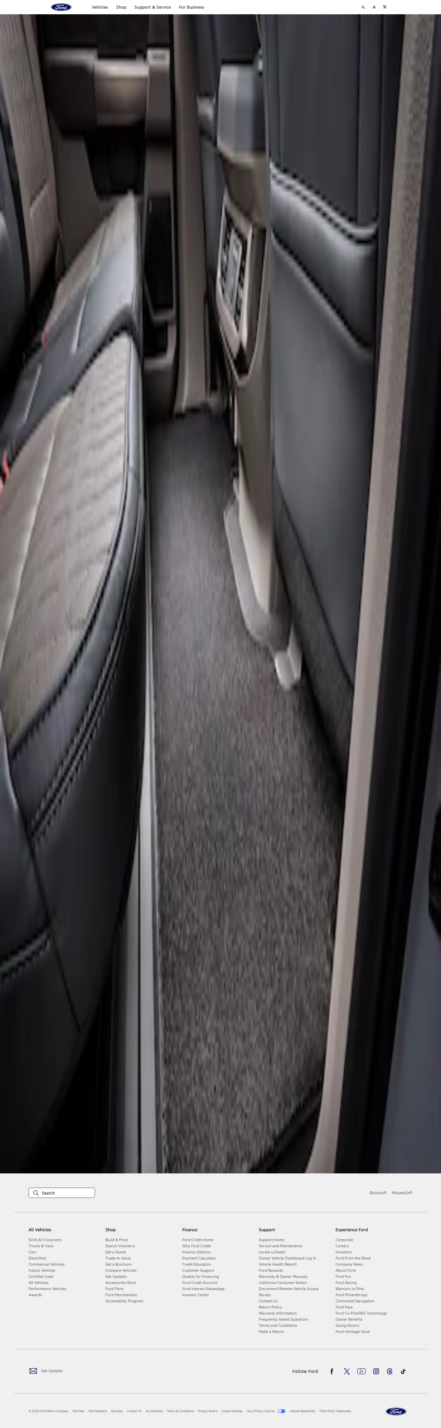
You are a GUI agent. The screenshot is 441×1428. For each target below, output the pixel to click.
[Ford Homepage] (396, 1411)
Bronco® (378, 1193)
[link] (78, 1411)
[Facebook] (333, 1371)
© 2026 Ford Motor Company (48, 1411)
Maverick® (402, 1193)
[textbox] (62, 1193)
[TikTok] (403, 1371)
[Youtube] (361, 1371)
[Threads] (390, 1371)
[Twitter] (347, 1371)
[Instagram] (376, 1371)
